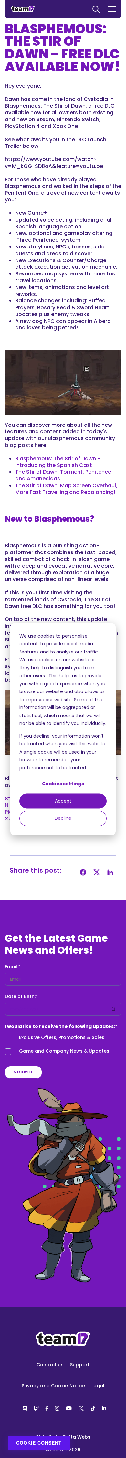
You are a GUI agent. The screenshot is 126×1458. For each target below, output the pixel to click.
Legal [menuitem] (97, 1385)
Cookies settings (63, 783)
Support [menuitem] (80, 1365)
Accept (63, 801)
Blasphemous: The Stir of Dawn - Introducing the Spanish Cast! (57, 462)
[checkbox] (63, 1046)
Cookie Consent (39, 1442)
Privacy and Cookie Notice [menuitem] (53, 1385)
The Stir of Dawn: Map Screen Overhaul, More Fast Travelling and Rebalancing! (66, 489)
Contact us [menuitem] (50, 1365)
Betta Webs (76, 1437)
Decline (63, 818)
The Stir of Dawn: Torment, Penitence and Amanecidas (63, 475)
